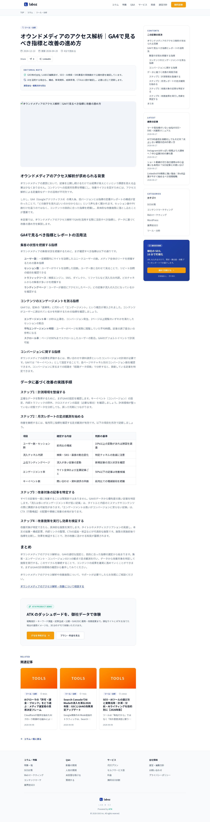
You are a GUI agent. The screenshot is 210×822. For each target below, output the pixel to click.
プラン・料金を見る (70, 635)
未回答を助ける (73, 775)
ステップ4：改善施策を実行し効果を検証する (167, 97)
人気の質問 (71, 770)
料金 (109, 775)
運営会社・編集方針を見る (35, 85)
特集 (124, 4)
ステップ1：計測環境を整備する (164, 76)
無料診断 (178, 4)
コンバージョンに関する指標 (163, 67)
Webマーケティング (157, 214)
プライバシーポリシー (160, 775)
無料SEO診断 (113, 780)
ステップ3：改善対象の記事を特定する (167, 90)
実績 (153, 4)
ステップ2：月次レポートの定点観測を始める (167, 83)
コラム (115, 4)
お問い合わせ (155, 770)
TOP (22, 12)
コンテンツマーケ (32, 780)
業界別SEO (152, 225)
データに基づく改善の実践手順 (162, 72)
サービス (143, 4)
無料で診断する (165, 270)
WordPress (152, 220)
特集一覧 (28, 765)
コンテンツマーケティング (160, 209)
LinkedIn (47, 59)
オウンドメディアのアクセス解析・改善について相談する (52, 586)
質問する (70, 780)
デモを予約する (38, 635)
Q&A (132, 4)
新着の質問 (71, 765)
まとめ (150, 103)
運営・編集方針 (156, 765)
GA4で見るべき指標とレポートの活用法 (165, 50)
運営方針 (163, 4)
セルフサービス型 (116, 770)
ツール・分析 (41, 12)
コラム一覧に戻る (32, 738)
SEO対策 (151, 204)
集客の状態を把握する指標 (162, 55)
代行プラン (112, 765)
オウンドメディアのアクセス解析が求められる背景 (166, 42)
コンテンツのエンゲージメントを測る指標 (167, 61)
